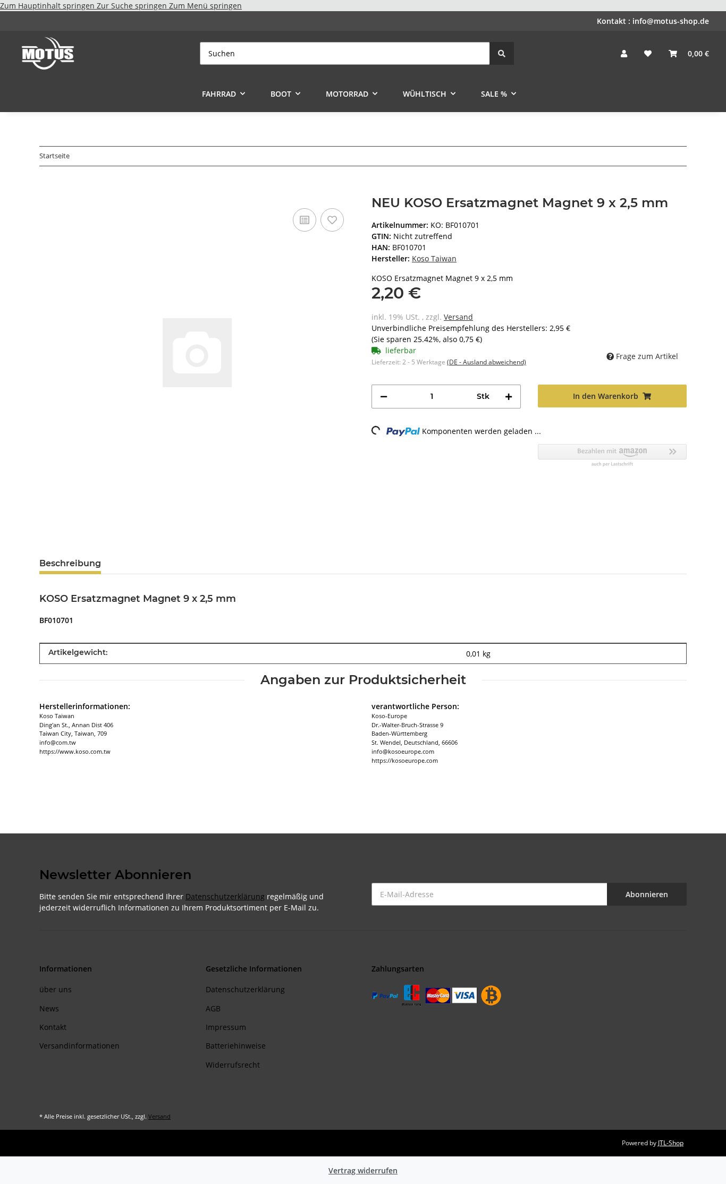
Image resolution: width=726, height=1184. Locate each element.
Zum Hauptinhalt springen (48, 6)
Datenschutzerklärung (225, 896)
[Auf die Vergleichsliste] (304, 220)
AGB (213, 1008)
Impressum (226, 1027)
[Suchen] (501, 53)
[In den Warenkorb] (47, 189)
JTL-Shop (670, 1142)
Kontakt (52, 1027)
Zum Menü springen (205, 6)
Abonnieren (647, 894)
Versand (458, 317)
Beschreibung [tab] (70, 563)
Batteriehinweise (236, 1046)
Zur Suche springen (133, 6)
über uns (55, 989)
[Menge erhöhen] (508, 396)
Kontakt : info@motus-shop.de (653, 21)
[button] (624, 53)
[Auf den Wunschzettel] (332, 220)
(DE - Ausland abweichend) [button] (486, 362)
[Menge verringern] (383, 396)
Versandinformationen (79, 1046)
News (49, 1008)
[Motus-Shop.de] (48, 53)
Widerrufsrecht (233, 1065)
